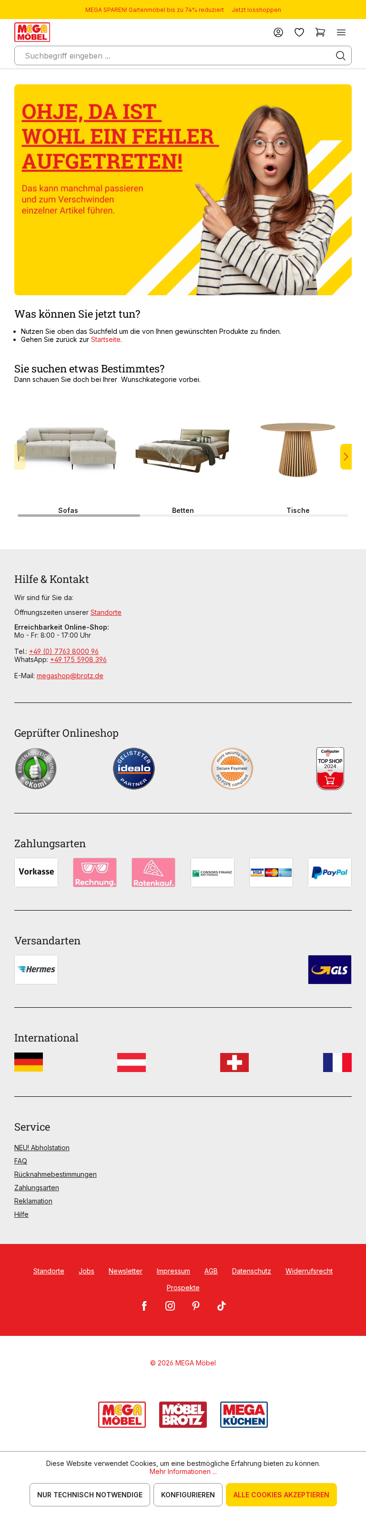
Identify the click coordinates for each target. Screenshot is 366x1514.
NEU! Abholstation (42, 1147)
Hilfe (21, 1214)
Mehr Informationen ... (183, 1471)
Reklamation (33, 1201)
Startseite (106, 339)
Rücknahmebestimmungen (55, 1174)
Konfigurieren (188, 1495)
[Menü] (341, 32)
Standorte (106, 612)
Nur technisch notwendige (89, 1495)
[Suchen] (340, 55)
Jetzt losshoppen (256, 9)
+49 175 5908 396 (78, 659)
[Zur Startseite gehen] (32, 32)
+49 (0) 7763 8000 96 (64, 651)
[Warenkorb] (320, 32)
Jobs (86, 1271)
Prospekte (183, 1287)
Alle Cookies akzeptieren (281, 1495)
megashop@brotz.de (70, 676)
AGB (211, 1271)
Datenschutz (251, 1271)
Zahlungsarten (36, 1187)
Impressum (173, 1271)
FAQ (20, 1161)
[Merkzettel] (299, 32)
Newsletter (125, 1271)
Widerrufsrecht (309, 1271)
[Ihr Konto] (278, 32)
